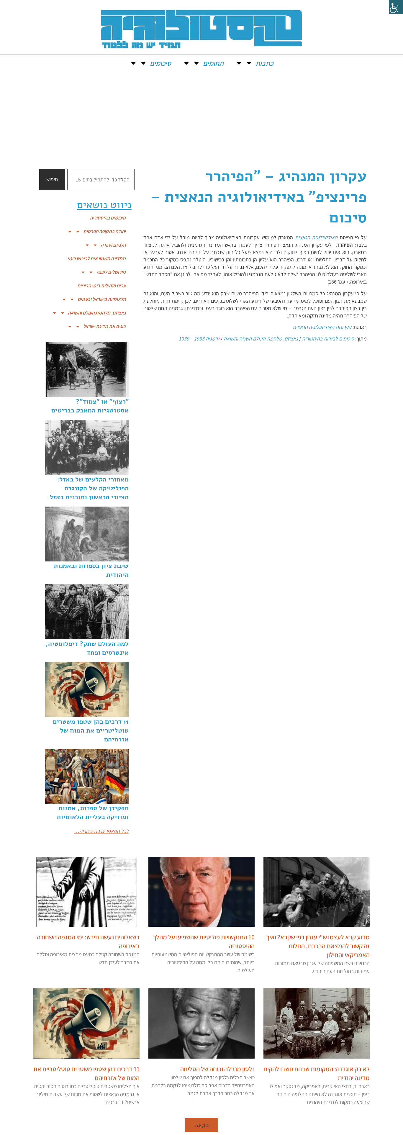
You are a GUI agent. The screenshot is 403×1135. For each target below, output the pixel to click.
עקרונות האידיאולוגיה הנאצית (322, 327)
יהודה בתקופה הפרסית (104, 231)
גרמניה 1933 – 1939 (199, 338)
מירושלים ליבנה (111, 272)
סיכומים (160, 63)
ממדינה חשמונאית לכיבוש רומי (97, 258)
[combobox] (101, 179)
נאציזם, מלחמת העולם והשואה (97, 312)
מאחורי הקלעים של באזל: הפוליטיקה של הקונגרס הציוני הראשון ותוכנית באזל (89, 488)
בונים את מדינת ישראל (104, 326)
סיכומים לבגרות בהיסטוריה (328, 338)
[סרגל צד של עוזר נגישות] (396, 7)
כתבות (264, 63)
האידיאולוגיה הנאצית (316, 237)
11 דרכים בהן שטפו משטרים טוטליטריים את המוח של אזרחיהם (91, 730)
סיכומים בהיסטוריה (108, 217)
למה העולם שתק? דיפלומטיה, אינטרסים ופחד (87, 648)
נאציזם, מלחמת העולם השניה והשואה (261, 338)
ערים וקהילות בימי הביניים (101, 285)
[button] (201, 1125)
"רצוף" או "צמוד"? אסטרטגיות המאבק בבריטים (90, 406)
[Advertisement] (201, 115)
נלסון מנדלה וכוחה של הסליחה (217, 1069)
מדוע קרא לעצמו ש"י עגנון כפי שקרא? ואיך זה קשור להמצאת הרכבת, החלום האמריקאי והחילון (318, 946)
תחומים (213, 63)
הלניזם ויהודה (113, 245)
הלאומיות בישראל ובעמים (102, 299)
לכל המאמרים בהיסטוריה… (101, 831)
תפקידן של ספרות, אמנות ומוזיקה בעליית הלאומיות (93, 812)
